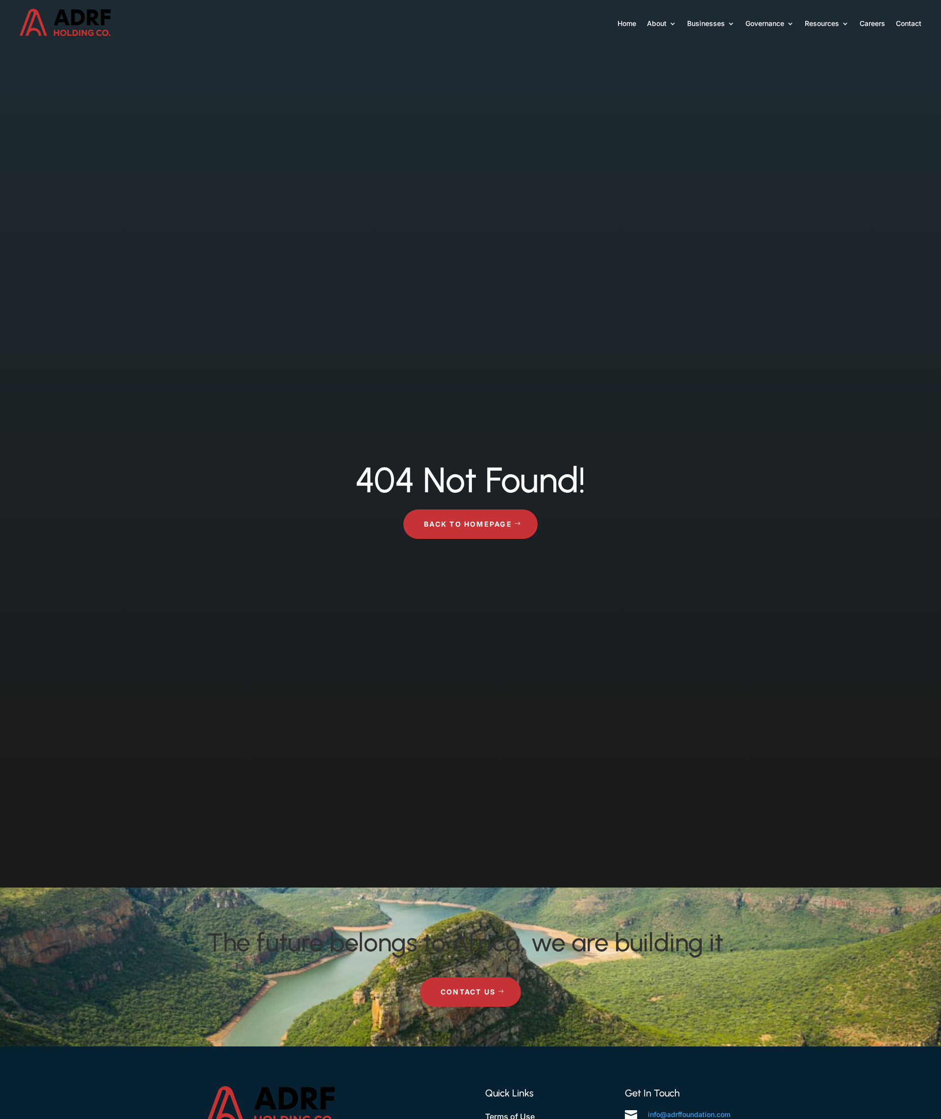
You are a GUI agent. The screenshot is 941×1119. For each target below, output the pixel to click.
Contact (908, 23)
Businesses (706, 23)
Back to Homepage (468, 524)
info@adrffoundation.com (689, 1114)
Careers (872, 23)
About (657, 23)
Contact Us (468, 992)
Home (627, 23)
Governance (764, 23)
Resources (822, 23)
